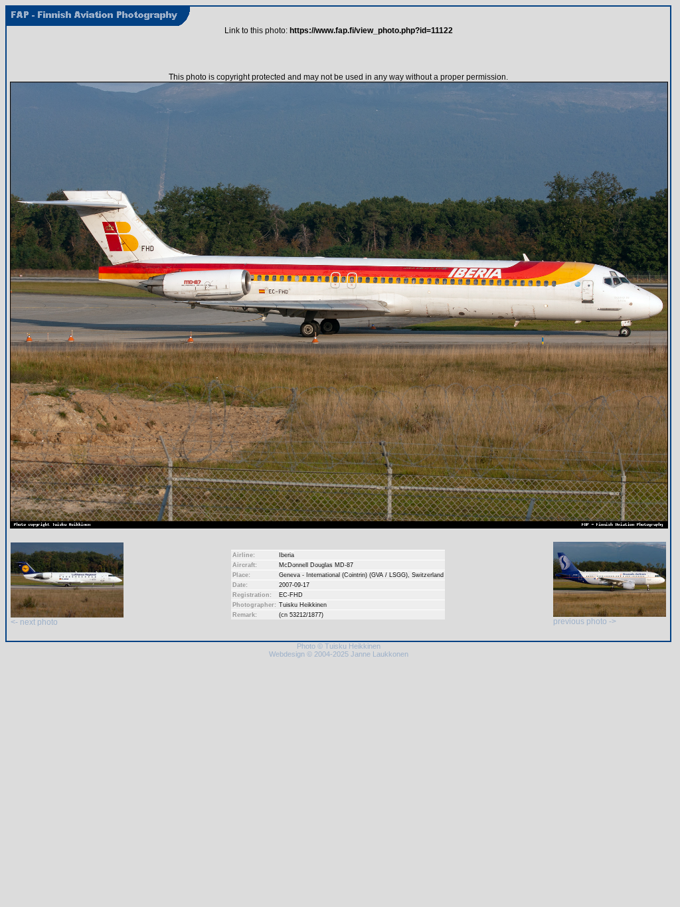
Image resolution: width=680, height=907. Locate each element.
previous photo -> (584, 621)
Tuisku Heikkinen (303, 605)
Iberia (286, 555)
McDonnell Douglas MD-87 (316, 565)
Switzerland (428, 575)
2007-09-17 (294, 585)
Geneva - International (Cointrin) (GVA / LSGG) (343, 575)
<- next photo (34, 622)
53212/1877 (305, 615)
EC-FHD (291, 595)
